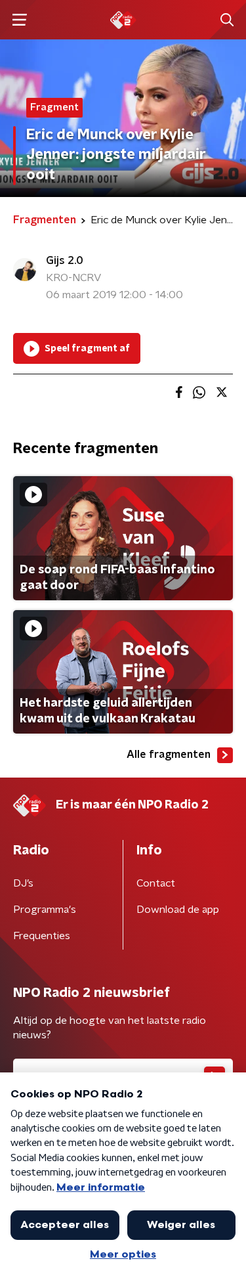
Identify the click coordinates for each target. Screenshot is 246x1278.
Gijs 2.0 (64, 260)
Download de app (177, 909)
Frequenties (41, 936)
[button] (19, 20)
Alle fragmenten (169, 754)
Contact (155, 883)
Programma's (44, 909)
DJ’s (23, 883)
